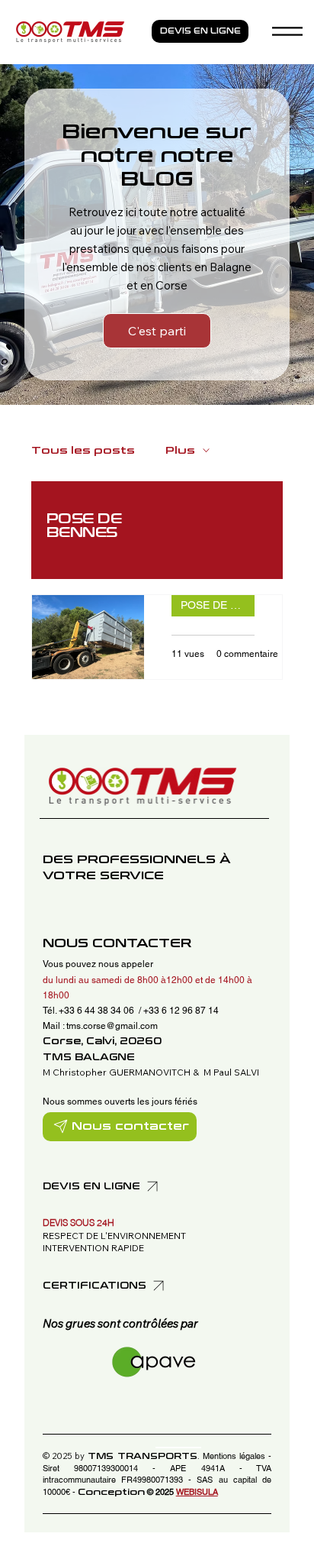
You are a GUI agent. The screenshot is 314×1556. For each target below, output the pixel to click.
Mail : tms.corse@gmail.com (100, 1026)
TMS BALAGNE (89, 1057)
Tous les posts (83, 451)
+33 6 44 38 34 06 (97, 1010)
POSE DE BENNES (218, 605)
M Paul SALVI (231, 1072)
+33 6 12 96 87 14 (181, 1010)
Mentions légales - (237, 1456)
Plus (180, 451)
